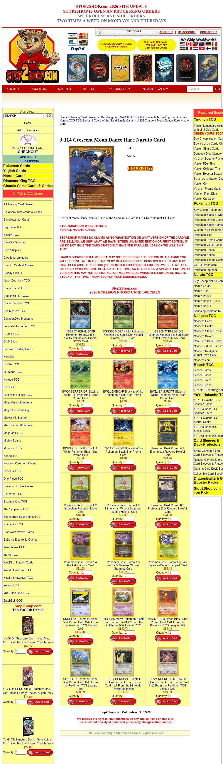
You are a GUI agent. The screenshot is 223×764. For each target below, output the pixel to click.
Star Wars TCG (13, 524)
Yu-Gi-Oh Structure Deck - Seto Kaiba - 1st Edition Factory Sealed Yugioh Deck (28, 741)
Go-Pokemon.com (205, 264)
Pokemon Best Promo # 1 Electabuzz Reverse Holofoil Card (168, 452)
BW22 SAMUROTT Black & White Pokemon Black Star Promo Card (167, 395)
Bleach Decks (202, 385)
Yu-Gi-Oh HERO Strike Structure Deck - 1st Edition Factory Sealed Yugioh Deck (28, 691)
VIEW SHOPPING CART (28, 148)
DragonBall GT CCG (16, 295)
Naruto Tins (201, 291)
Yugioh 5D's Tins (204, 163)
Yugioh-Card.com (204, 198)
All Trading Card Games (18, 204)
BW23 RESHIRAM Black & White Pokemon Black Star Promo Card (80, 452)
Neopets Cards (203, 321)
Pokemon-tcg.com (205, 270)
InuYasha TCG (12, 372)
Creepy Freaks (12, 273)
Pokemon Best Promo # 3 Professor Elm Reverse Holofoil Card (168, 508)
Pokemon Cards (16, 166)
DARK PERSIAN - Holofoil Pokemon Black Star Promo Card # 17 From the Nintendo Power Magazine (123, 683)
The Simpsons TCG (16, 509)
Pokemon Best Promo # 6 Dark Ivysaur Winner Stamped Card (167, 563)
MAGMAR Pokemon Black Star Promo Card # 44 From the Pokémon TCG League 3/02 (168, 622)
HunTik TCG (11, 364)
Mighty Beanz (12, 440)
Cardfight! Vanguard (15, 257)
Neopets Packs (203, 326)
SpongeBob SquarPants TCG (22, 516)
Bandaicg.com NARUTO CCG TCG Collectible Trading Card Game (142, 117)
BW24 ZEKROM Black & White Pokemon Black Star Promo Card (123, 452)
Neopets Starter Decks (208, 331)
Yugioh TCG (11, 585)
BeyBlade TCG (12, 227)
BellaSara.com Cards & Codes (22, 212)
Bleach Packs (202, 375)
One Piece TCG (13, 478)
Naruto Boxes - (207, 301)
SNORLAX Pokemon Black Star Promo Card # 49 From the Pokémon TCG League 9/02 (80, 623)
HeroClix (8, 356)
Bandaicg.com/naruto (207, 311)
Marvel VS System (15, 417)
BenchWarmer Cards (16, 219)
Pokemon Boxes (204, 254)
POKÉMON (38, 89)
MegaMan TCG (13, 433)
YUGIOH (13, 89)
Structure (199, 178)
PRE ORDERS (118, 89)
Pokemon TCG (12, 494)
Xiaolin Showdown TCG (18, 577)
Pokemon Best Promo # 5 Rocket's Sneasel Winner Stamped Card (123, 565)
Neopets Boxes (203, 336)
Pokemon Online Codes (18, 486)
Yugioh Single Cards (206, 148)
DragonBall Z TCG (15, 288)
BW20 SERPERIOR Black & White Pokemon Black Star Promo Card (80, 395)
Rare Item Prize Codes (208, 341)
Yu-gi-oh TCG (205, 119)
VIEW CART (134, 31)
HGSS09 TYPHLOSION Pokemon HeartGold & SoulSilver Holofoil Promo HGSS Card (168, 335)
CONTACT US (208, 32)
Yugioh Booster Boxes (208, 173)
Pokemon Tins (203, 234)
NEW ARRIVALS (154, 89)
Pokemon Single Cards (208, 224)
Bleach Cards (202, 370)
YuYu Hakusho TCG (16, 593)
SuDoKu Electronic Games (20, 539)
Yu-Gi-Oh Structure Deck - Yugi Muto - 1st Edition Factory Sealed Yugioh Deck (28, 640)
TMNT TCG (10, 555)
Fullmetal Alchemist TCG (19, 326)
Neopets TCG (12, 471)
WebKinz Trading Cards (18, 562)
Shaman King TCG (15, 501)
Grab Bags (10, 341)
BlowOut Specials (14, 242)
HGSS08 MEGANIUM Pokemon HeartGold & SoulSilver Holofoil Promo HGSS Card (123, 335)
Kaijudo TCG (11, 379)
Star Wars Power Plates (18, 532)
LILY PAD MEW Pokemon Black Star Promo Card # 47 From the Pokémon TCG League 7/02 (123, 622)
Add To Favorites (28, 130)
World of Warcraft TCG (17, 570)
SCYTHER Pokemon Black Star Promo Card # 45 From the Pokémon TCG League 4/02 (80, 683)
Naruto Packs (202, 296)
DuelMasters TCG (14, 311)
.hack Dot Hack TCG (16, 280)
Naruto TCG (11, 455)
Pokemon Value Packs (208, 244)
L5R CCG (9, 387)
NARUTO (64, 89)
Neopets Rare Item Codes (19, 463)
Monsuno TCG (12, 448)
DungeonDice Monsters (18, 318)
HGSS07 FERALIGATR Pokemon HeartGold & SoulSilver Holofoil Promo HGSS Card (80, 336)
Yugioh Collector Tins (207, 168)
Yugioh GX (200, 183)
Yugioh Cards (14, 171)
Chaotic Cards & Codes (18, 265)
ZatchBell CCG (12, 600)
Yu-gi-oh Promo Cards (207, 188)
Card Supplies (12, 250)
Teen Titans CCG (14, 547)
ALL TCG (89, 89)
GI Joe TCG (11, 334)
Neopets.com (202, 360)
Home (28, 123)
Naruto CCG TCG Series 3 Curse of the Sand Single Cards (97, 120)
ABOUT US (166, 32)
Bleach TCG (11, 234)
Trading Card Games (84, 117)
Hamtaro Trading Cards (18, 349)
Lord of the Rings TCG (17, 394)
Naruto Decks (202, 306)
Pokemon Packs (204, 249)
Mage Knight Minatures (18, 402)
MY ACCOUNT (187, 32)
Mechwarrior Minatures (17, 425)
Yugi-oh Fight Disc (205, 193)
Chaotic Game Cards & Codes (28, 186)
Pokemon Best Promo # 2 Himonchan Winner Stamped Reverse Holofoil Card (123, 508)
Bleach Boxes (202, 380)
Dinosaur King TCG (19, 181)
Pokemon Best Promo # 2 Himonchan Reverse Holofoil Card (80, 508)
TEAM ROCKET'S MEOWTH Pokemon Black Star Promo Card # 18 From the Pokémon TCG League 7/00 (168, 683)
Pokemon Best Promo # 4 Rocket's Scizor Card (80, 563)
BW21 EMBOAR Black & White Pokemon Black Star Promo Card (123, 395)
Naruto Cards (14, 176)
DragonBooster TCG (16, 303)
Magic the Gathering (16, 410)
